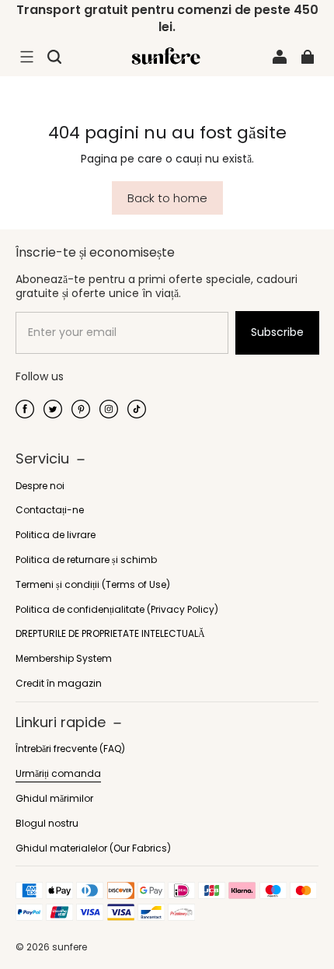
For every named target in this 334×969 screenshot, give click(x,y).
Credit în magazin (59, 683)
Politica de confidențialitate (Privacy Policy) (117, 609)
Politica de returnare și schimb (86, 560)
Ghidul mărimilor (54, 798)
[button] (26, 57)
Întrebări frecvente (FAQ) (70, 749)
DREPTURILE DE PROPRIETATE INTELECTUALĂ (110, 634)
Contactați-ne (50, 510)
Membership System (64, 658)
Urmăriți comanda (58, 774)
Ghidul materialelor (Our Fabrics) (93, 848)
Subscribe (277, 332)
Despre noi (40, 486)
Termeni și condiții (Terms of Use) (93, 585)
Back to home (167, 198)
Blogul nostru (47, 823)
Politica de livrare (56, 535)
